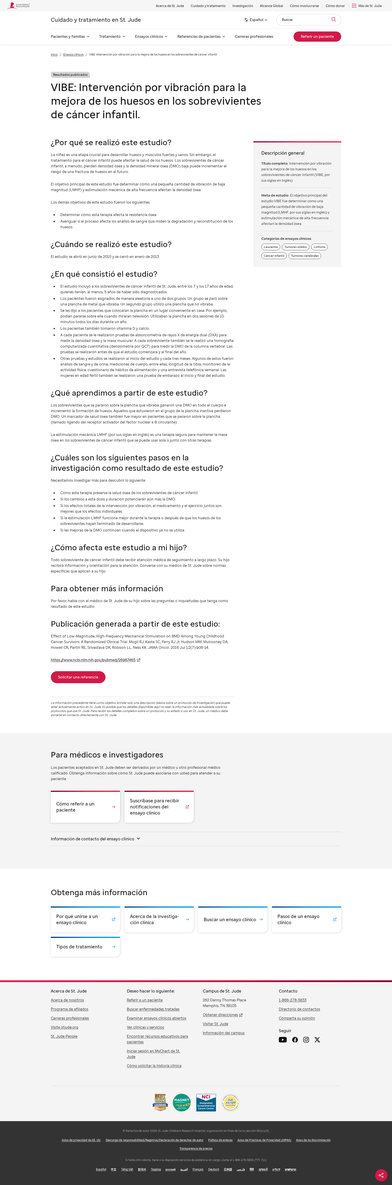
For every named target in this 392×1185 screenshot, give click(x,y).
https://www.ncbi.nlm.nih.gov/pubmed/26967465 (93, 659)
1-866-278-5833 (292, 1000)
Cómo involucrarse (304, 6)
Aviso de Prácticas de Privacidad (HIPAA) (264, 1140)
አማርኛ (276, 1169)
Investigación (243, 6)
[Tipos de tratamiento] (85, 947)
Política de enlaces (220, 1140)
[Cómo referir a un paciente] (85, 807)
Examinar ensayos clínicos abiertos (156, 1018)
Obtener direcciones (220, 1014)
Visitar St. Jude (215, 1023)
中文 (113, 1169)
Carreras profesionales (254, 36)
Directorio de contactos (299, 1009)
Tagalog (156, 1169)
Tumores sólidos (295, 247)
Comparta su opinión (297, 1018)
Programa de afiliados (69, 1009)
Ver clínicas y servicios (145, 1027)
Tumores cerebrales (305, 256)
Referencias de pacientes (198, 36)
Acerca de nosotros (67, 1000)
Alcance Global (271, 6)
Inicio (54, 54)
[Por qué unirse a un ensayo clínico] (85, 919)
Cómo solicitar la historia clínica (154, 1065)
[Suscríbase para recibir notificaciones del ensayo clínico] (159, 807)
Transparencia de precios (196, 1148)
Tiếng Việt (127, 1169)
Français (198, 1169)
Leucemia (271, 247)
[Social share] (381, 1175)
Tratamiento (110, 36)
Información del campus (224, 1032)
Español (101, 1169)
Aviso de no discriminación (313, 1140)
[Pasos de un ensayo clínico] (306, 919)
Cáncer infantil (274, 256)
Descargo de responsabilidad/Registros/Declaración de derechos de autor (154, 1140)
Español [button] (256, 19)
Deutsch (213, 1169)
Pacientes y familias (68, 36)
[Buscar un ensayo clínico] (232, 919)
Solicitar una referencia (78, 677)
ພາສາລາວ (290, 1169)
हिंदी (252, 1169)
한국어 (142, 1169)
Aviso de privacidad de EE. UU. (81, 1140)
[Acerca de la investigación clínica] (159, 919)
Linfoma (319, 247)
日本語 (228, 1169)
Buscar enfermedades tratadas (153, 1009)
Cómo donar (335, 6)
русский (171, 1169)
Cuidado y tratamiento (208, 6)
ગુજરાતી (263, 1169)
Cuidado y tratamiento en (96, 19)
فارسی (241, 1169)
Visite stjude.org (64, 1027)
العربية (184, 1169)
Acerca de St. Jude (170, 6)
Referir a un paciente (145, 1000)
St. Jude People (64, 1036)
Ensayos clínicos (149, 36)
